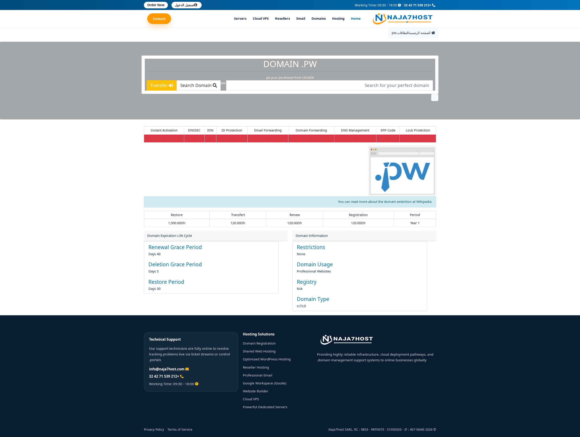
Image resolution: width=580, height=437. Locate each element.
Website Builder (255, 391)
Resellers (282, 19)
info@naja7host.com (166, 369)
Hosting (338, 19)
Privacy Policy (154, 429)
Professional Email (257, 375)
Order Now (155, 5)
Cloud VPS (261, 19)
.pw (394, 33)
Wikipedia (424, 201)
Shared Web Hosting (259, 351)
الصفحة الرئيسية (420, 33)
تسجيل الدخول (184, 5)
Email (300, 19)
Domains (319, 19)
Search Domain (196, 85)
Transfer (159, 85)
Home (356, 19)
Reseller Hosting (256, 367)
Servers (240, 19)
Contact (159, 19)
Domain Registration (259, 343)
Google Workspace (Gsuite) (264, 383)
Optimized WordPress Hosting (267, 359)
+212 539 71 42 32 (418, 5)
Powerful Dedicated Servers (265, 407)
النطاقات (403, 33)
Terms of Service (179, 429)
